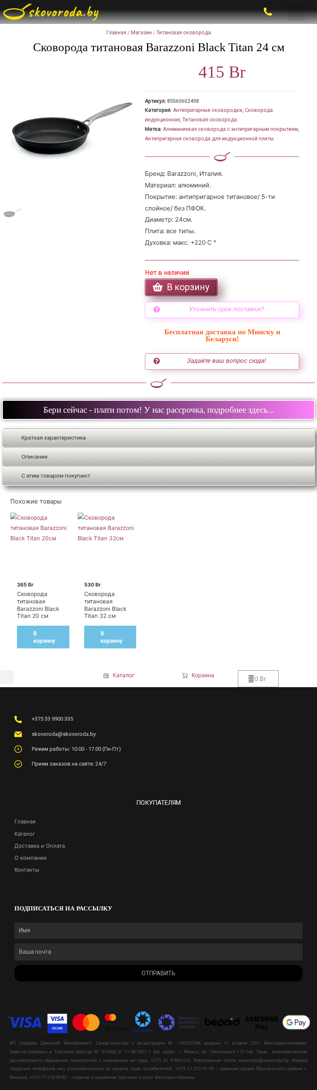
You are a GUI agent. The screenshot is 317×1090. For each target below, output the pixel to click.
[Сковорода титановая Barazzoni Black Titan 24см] (71, 131)
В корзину (44, 637)
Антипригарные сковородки (207, 110)
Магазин (141, 32)
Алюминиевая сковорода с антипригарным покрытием (230, 129)
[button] (296, 12)
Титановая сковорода (183, 32)
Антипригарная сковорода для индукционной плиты (209, 139)
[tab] (158, 437)
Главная (116, 32)
